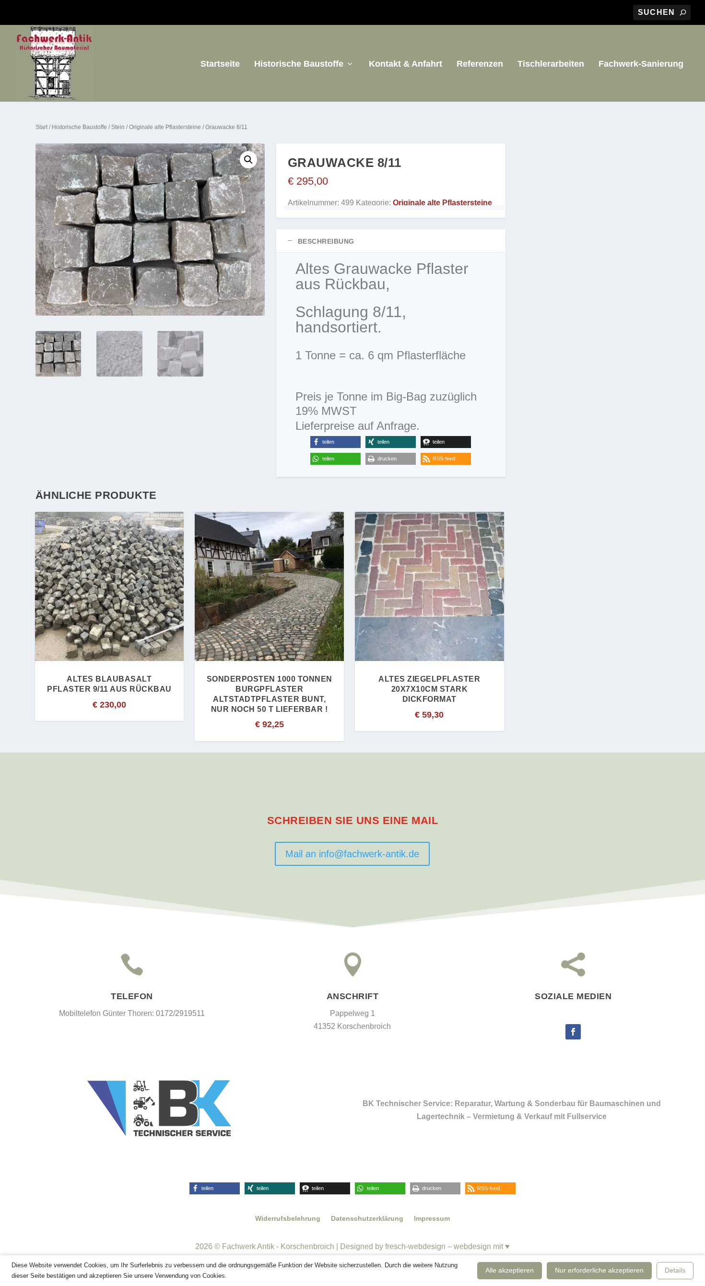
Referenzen (480, 64)
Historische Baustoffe (298, 64)
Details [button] (675, 1270)
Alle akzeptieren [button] (509, 1270)
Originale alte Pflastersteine (165, 127)
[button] (248, 159)
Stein (118, 127)
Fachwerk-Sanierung (641, 64)
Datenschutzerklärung (367, 1218)
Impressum (432, 1218)
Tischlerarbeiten (550, 64)
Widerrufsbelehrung (287, 1218)
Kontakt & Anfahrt (405, 64)
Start (41, 127)
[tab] (390, 241)
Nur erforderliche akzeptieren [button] (599, 1270)
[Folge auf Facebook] (573, 1031)
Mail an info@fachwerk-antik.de (352, 854)
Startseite (220, 64)
